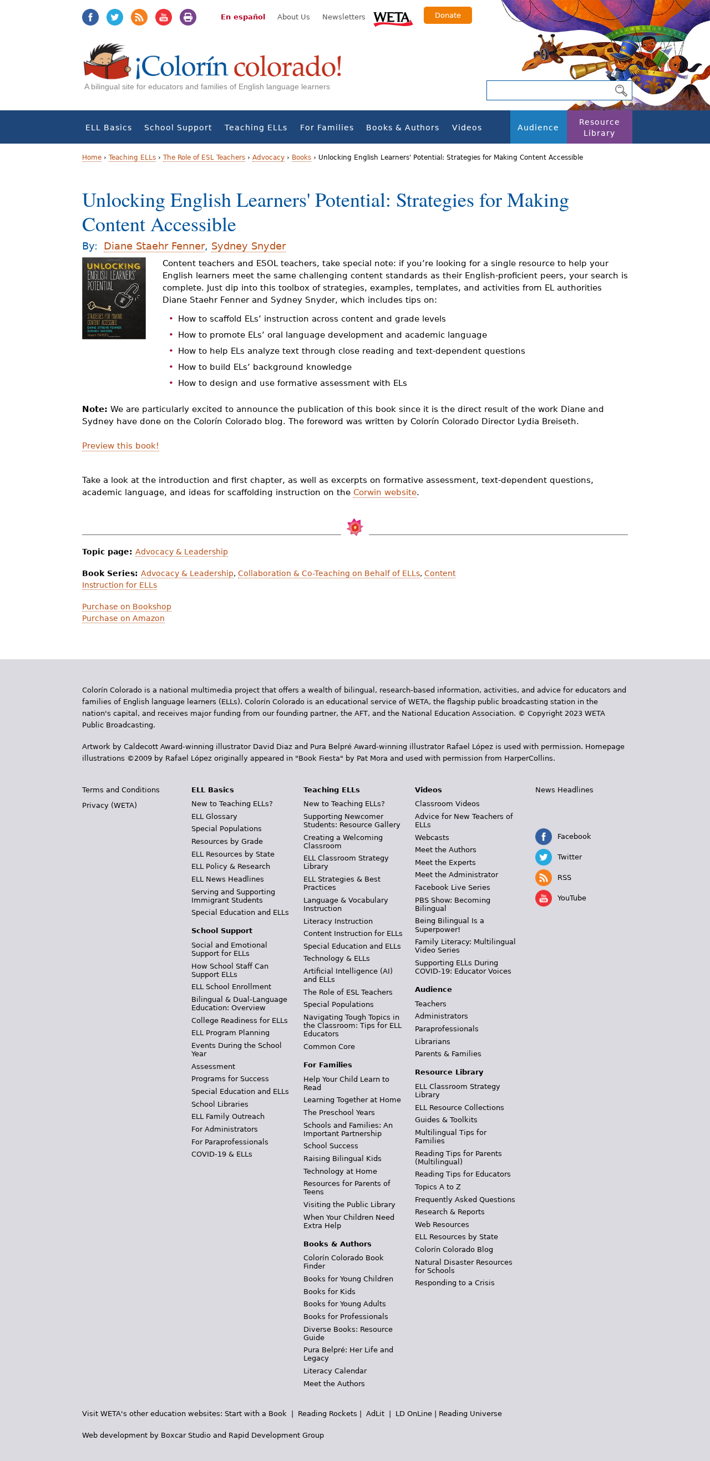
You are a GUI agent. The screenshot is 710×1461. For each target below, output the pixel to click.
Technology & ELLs (336, 958)
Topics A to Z (438, 1187)
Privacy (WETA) (109, 805)
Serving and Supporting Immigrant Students (233, 896)
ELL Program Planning (230, 1033)
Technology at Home (340, 1171)
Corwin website (385, 492)
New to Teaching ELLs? (232, 804)
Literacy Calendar (335, 1371)
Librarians (432, 1041)
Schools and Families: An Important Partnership (348, 1129)
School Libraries (219, 1104)
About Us (293, 17)
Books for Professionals (345, 1316)
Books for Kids (329, 1291)
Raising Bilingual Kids (342, 1158)
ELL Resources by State (233, 854)
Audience (538, 127)
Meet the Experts (445, 862)
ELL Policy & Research (230, 866)
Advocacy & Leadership (181, 551)
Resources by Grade (227, 841)
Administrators (441, 1016)
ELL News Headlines (227, 879)
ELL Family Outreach (228, 1116)
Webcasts (432, 837)
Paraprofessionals (447, 1029)
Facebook (90, 17)
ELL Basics (108, 127)
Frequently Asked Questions (465, 1199)
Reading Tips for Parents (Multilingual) (458, 1157)
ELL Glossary (214, 816)
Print (188, 17)
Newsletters (344, 17)
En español (243, 17)
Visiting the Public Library (349, 1204)
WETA (393, 18)
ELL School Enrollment (231, 987)
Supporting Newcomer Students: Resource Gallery (351, 820)
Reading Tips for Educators (463, 1174)
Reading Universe (470, 1413)
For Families (327, 127)
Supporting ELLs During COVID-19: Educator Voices (463, 967)
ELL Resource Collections (459, 1107)
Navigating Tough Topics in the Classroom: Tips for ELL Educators (352, 1025)
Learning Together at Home (352, 1100)
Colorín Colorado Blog (454, 1249)
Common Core (329, 1046)
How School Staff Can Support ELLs (229, 970)
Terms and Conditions (121, 790)
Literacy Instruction (338, 921)
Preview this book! (120, 446)
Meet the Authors (334, 1383)
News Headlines (564, 790)
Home (92, 157)
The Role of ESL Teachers (204, 157)
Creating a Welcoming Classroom (343, 841)
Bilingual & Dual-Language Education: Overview (239, 1003)
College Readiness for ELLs (239, 1020)
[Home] (218, 72)
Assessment (213, 1066)
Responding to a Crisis (455, 1283)
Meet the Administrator (456, 875)
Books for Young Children (348, 1279)
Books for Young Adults (344, 1304)
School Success (330, 1146)
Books (301, 157)
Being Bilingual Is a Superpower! (449, 925)
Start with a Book (256, 1413)
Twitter (114, 17)
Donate (448, 15)
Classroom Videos (447, 804)
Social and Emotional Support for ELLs (229, 949)
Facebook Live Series (452, 887)
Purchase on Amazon (123, 618)
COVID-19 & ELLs (221, 1154)
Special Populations (226, 828)
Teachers (431, 1004)
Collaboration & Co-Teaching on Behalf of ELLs (329, 573)
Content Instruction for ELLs (353, 933)
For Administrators (224, 1129)
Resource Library (599, 128)
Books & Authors (402, 127)
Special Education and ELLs (240, 912)
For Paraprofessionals (229, 1142)
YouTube (163, 17)
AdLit (375, 1413)
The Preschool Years (339, 1112)
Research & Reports (450, 1212)
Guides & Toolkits (446, 1120)
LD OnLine (413, 1413)
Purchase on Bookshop (126, 606)
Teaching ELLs (256, 127)
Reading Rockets (327, 1413)
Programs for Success (230, 1079)
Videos (467, 127)
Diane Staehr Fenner (154, 246)
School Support (178, 127)
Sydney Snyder (248, 246)
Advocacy (268, 157)
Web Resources (442, 1224)
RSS (139, 17)
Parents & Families (448, 1054)
